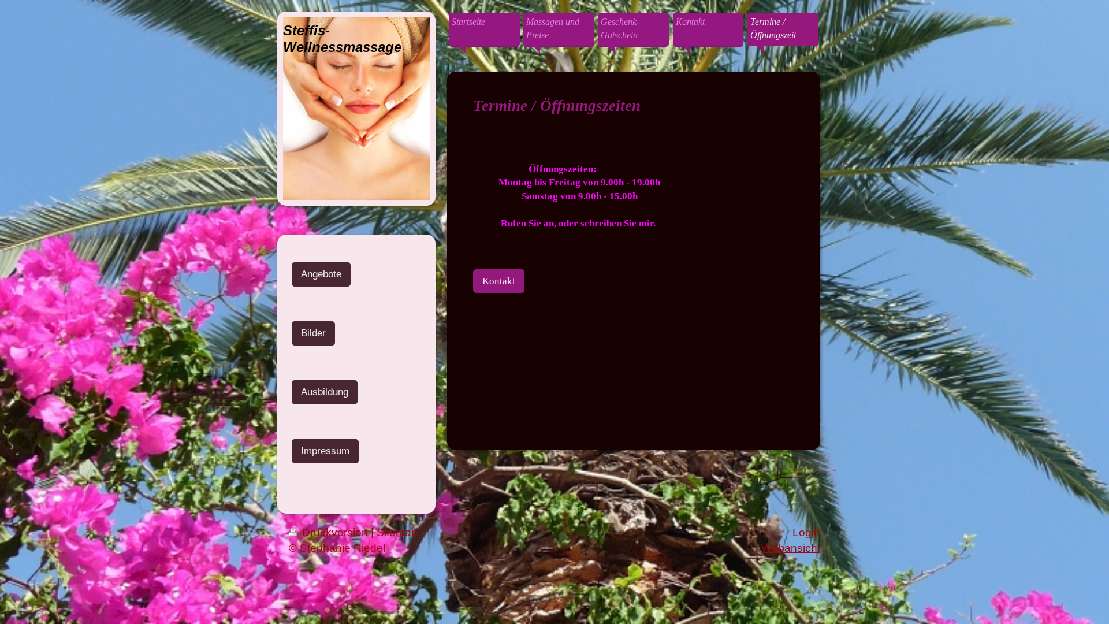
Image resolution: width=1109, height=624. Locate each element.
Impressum (325, 450)
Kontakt (498, 281)
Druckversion (335, 532)
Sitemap (397, 532)
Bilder (313, 333)
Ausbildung (324, 392)
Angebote (321, 274)
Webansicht (790, 548)
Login (806, 532)
